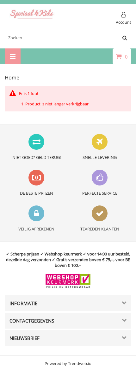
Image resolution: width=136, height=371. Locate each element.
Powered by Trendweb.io (68, 363)
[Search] (124, 37)
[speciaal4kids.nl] (32, 18)
